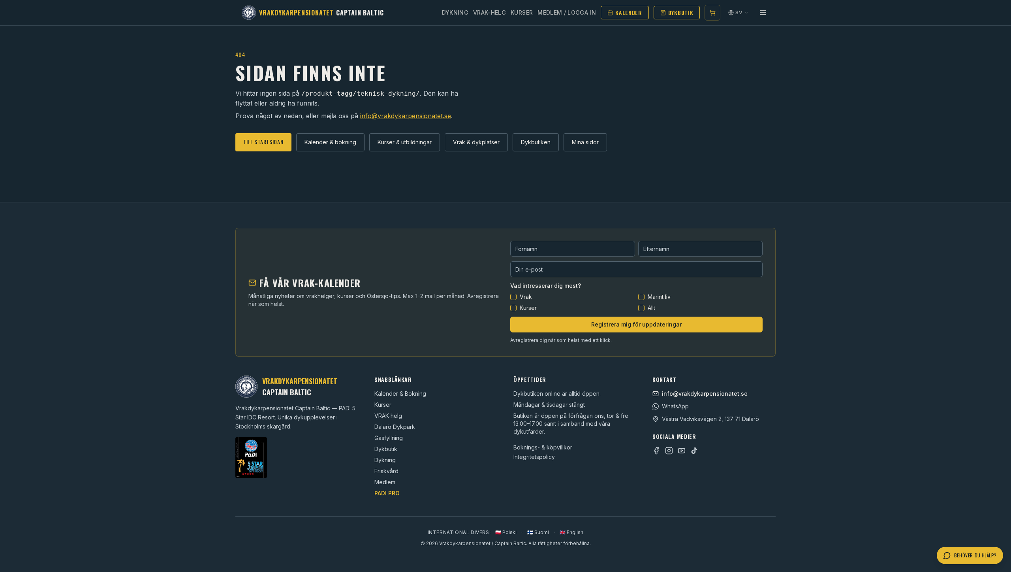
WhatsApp (675, 406)
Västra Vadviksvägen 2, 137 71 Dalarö (710, 418)
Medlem (384, 482)
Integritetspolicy (534, 456)
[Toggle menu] (763, 12)
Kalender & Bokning (400, 393)
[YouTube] (682, 451)
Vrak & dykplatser (476, 142)
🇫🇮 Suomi (538, 532)
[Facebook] (656, 451)
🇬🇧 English (571, 532)
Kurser (522, 12)
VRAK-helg (388, 415)
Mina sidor (585, 142)
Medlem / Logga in (566, 12)
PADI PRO (387, 493)
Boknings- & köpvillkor (542, 447)
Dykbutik (680, 12)
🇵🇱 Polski (506, 532)
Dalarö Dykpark (394, 426)
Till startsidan (263, 142)
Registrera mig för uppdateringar (636, 324)
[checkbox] (513, 297)
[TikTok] (694, 451)
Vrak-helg (489, 12)
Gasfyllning (388, 437)
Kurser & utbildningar (405, 142)
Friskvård (386, 471)
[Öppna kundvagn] (712, 13)
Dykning (455, 12)
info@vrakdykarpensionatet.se (405, 116)
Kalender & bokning (330, 142)
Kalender (628, 12)
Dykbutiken (536, 142)
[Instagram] (669, 451)
